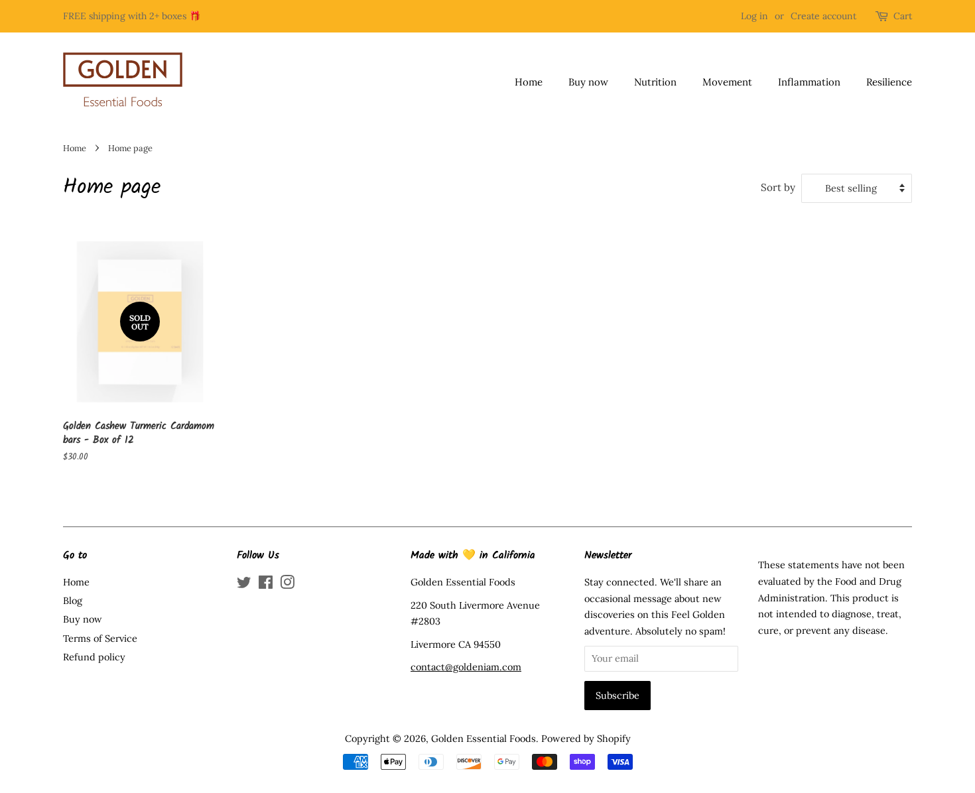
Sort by (778, 187)
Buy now (588, 82)
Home (529, 82)
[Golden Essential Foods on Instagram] (287, 584)
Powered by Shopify (586, 738)
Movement (727, 82)
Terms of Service (100, 638)
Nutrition (655, 82)
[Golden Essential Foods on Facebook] (265, 584)
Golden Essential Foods (483, 738)
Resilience (889, 82)
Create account (823, 16)
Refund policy (94, 656)
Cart (902, 16)
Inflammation (809, 82)
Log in (754, 16)
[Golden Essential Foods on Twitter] (244, 584)
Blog (72, 600)
